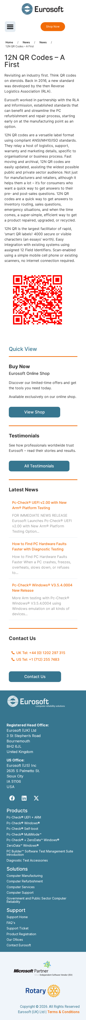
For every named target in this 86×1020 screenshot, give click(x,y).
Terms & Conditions (63, 1012)
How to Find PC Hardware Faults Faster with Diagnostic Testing (39, 546)
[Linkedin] (24, 798)
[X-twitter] (36, 798)
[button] (10, 26)
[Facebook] (12, 798)
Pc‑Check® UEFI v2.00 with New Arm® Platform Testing (39, 505)
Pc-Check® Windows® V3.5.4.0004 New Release (42, 588)
